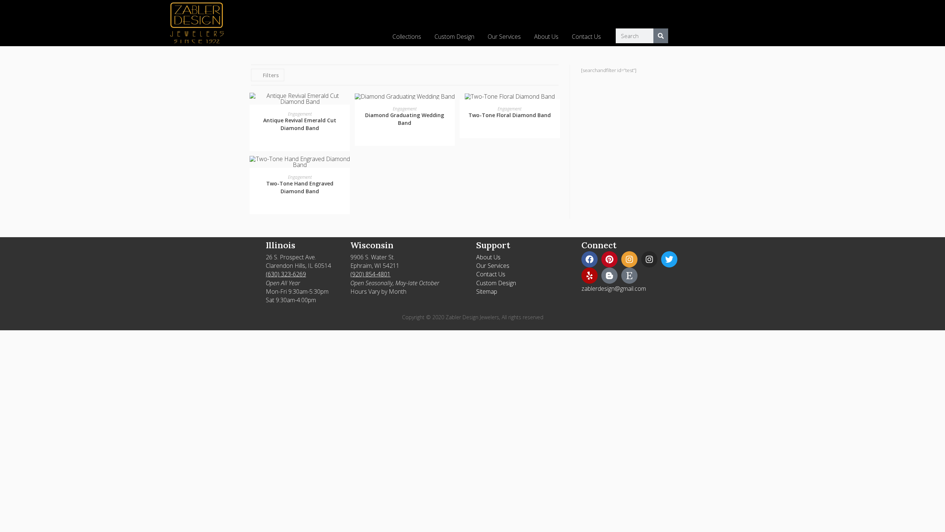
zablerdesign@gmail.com (613, 288)
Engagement (300, 114)
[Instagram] (629, 259)
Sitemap (486, 291)
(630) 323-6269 (286, 274)
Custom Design (454, 37)
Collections (406, 37)
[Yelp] (589, 275)
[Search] (660, 35)
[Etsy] (629, 275)
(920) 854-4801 (370, 274)
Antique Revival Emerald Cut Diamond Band (299, 124)
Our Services (504, 37)
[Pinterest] (609, 259)
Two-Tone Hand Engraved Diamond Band (299, 187)
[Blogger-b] (609, 275)
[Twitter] (669, 259)
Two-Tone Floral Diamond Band (509, 115)
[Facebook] (589, 259)
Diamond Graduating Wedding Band (404, 119)
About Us (546, 37)
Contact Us (586, 37)
